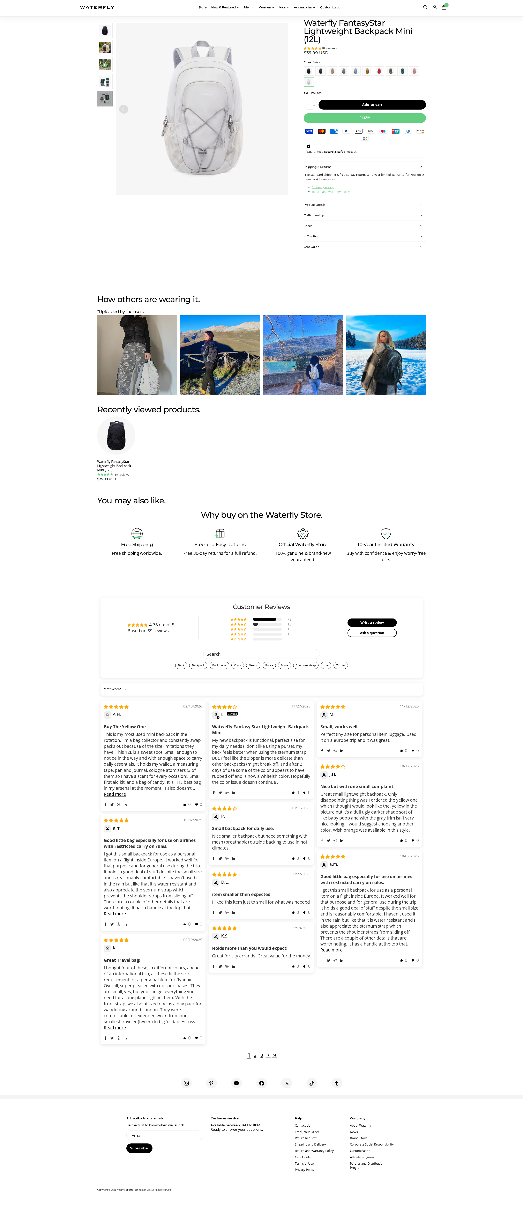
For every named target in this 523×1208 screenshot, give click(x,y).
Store (203, 7)
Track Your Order (307, 1132)
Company (357, 1118)
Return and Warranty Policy (314, 1151)
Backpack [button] (198, 665)
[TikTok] (311, 1083)
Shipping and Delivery (310, 1144)
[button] (313, 48)
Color (312, 62)
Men (247, 7)
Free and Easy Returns (220, 544)
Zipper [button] (340, 665)
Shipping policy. (323, 187)
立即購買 (365, 118)
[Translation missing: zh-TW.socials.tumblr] (336, 1083)
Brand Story (358, 1138)
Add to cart (372, 105)
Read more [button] (115, 794)
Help (298, 1118)
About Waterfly (360, 1125)
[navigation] (124, 109)
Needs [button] (253, 665)
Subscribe (139, 1148)
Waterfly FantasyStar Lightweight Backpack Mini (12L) (114, 466)
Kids (282, 7)
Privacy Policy (304, 1170)
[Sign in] (435, 7)
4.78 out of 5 (161, 625)
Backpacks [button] (219, 665)
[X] (286, 1083)
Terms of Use (304, 1163)
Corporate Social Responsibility (372, 1144)
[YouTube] (236, 1083)
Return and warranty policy (331, 192)
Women (265, 7)
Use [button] (326, 665)
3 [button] (262, 1055)
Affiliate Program (362, 1157)
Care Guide (303, 1157)
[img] (116, 707)
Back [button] (181, 665)
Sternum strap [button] (306, 665)
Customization (331, 7)
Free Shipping (137, 544)
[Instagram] (186, 1083)
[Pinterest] (211, 1083)
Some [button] (284, 665)
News (354, 1132)
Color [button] (237, 665)
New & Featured (223, 7)
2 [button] (255, 1055)
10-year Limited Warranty (386, 544)
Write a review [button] (372, 622)
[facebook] (261, 1083)
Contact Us (302, 1125)
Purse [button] (269, 665)
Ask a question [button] (372, 633)
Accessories (303, 7)
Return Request (305, 1138)
